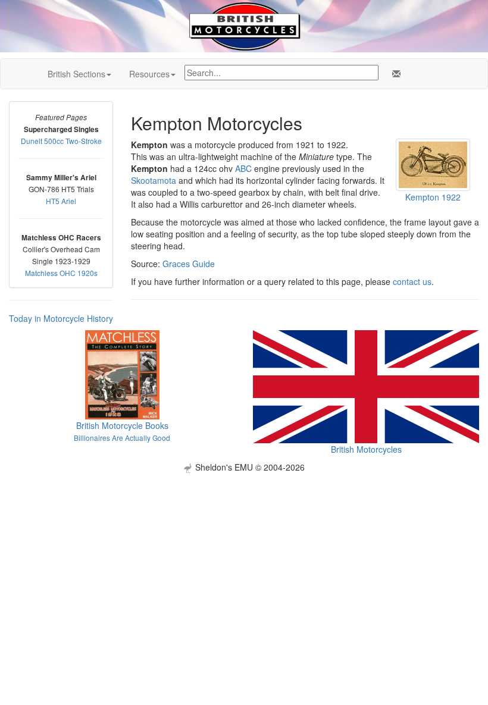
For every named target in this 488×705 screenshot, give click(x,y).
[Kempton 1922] (433, 164)
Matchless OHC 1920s (61, 273)
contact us (412, 281)
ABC (243, 168)
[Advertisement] (244, 556)
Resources (149, 74)
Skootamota (153, 180)
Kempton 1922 (433, 197)
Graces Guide (188, 264)
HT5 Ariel (61, 201)
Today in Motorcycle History (61, 318)
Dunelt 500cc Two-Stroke (61, 141)
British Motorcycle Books (122, 425)
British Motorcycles (366, 449)
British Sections (76, 74)
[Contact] (393, 74)
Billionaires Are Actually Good (122, 438)
